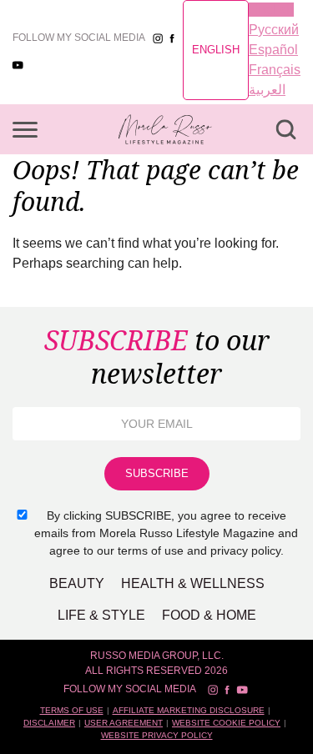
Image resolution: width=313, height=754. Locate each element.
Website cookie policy (226, 722)
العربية (267, 90)
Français (274, 70)
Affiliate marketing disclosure (189, 710)
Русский (274, 30)
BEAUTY (76, 583)
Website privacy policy (157, 735)
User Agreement (123, 722)
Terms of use (71, 710)
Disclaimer (49, 722)
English (216, 49)
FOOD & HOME (209, 615)
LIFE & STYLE (101, 615)
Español (273, 50)
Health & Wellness (193, 583)
